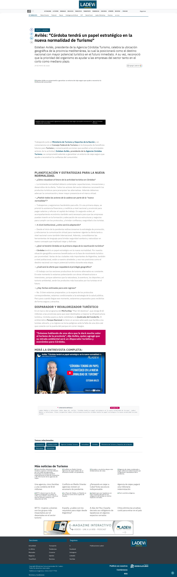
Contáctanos (122, 570)
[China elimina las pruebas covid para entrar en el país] (130, 499)
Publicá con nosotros (118, 566)
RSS (125, 573)
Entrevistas (50, 448)
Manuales (63, 11)
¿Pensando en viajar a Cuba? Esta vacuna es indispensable (99, 486)
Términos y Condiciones (36, 575)
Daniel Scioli (89, 15)
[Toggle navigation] (32, 11)
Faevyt (61, 15)
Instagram (73, 552)
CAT (81, 15)
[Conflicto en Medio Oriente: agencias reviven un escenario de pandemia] (74, 476)
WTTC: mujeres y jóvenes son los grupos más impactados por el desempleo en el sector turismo (46, 512)
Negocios (70, 11)
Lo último (55, 11)
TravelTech (78, 11)
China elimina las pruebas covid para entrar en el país (130, 509)
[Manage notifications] (172, 572)
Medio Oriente (44, 15)
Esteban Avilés (62, 151)
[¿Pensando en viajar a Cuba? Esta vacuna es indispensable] (102, 476)
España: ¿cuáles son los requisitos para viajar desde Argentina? (74, 510)
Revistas (117, 11)
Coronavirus (40, 444)
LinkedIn (72, 556)
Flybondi (54, 15)
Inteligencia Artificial (72, 15)
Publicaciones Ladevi (97, 546)
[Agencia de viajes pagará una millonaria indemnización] (130, 476)
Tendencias (95, 11)
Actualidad (47, 11)
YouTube (72, 559)
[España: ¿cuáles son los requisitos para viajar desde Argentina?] (74, 499)
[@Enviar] (31, 42)
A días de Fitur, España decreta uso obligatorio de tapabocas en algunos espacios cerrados (101, 511)
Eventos (110, 15)
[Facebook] (31, 29)
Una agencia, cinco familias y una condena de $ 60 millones (47, 486)
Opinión (110, 11)
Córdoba (95, 444)
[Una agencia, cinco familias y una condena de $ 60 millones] (47, 476)
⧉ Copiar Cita (114, 407)
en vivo (117, 15)
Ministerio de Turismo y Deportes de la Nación (73, 142)
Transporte (87, 11)
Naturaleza (39, 448)
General (45, 30)
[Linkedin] (31, 38)
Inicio (38, 30)
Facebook (73, 549)
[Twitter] (31, 34)
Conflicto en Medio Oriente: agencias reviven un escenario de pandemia (74, 486)
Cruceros (104, 11)
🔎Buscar (124, 11)
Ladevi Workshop (100, 15)
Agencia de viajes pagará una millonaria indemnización (129, 486)
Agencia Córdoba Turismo (69, 444)
